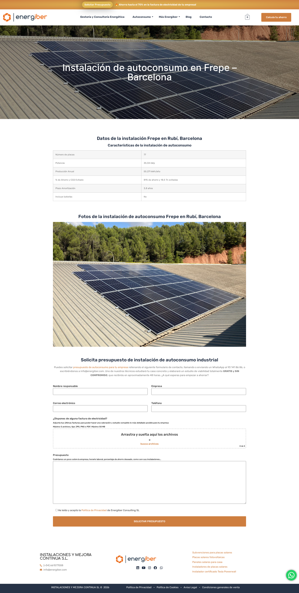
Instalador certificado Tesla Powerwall (214, 571)
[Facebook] (155, 567)
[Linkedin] (137, 567)
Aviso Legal (190, 587)
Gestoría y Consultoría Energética (102, 16)
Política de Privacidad (94, 510)
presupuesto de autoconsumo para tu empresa (100, 367)
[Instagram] (149, 567)
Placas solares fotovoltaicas (208, 557)
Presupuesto (107, 457)
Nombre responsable (65, 386)
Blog (189, 16)
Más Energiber (168, 16)
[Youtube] (143, 567)
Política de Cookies (167, 587)
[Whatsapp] (161, 567)
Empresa (156, 386)
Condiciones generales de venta (221, 587)
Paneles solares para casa (207, 562)
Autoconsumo (142, 16)
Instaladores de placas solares (209, 566)
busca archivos (149, 443)
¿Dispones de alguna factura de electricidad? (149, 432)
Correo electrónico (64, 403)
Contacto (206, 16)
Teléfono (156, 403)
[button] (149, 284)
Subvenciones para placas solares (212, 552)
